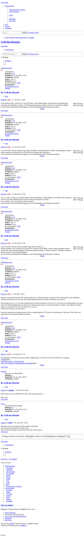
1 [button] (5, 63)
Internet (8, 496)
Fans (7, 481)
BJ (2, 70)
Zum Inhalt (4, 2)
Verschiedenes (9, 488)
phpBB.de (23, 525)
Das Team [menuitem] (12, 21)
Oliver (3, 404)
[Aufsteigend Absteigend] (61, 436)
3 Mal (18, 83)
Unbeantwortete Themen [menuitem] (17, 10)
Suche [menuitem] (11, 15)
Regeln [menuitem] (7, 26)
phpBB (11, 523)
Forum (7, 484)
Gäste (8, 483)
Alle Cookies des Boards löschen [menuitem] (15, 516)
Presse (8, 477)
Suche (24, 32)
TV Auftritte (30, 37)
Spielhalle (9, 501)
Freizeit (8, 499)
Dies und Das (10, 472)
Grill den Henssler (10, 42)
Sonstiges (9, 490)
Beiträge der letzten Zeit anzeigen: (13, 436)
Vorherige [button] (8, 61)
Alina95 (3, 371)
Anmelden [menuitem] (8, 28)
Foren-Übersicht (10, 37)
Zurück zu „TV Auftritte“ (9, 459)
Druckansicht (9, 50)
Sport (8, 497)
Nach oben (4, 111)
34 (12, 407)
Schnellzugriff (9, 6)
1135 (13, 73)
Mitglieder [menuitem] (12, 19)
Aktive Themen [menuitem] (14, 11)
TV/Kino (9, 494)
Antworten (4, 46)
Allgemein (9, 468)
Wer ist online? (7, 505)
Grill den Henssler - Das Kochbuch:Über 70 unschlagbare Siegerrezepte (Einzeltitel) (16, 362)
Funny (8, 492)
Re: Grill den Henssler (10, 92)
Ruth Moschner (21, 37)
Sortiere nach (39, 436)
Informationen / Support (14, 486)
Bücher (8, 475)
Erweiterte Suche (33, 32)
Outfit (8, 479)
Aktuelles (9, 470)
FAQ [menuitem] (6, 24)
